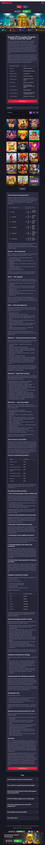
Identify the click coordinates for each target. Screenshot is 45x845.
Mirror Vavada (22, 101)
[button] (1, 20)
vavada (1, 0)
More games (22, 188)
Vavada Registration (22, 768)
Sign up (19, 6)
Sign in (25, 6)
